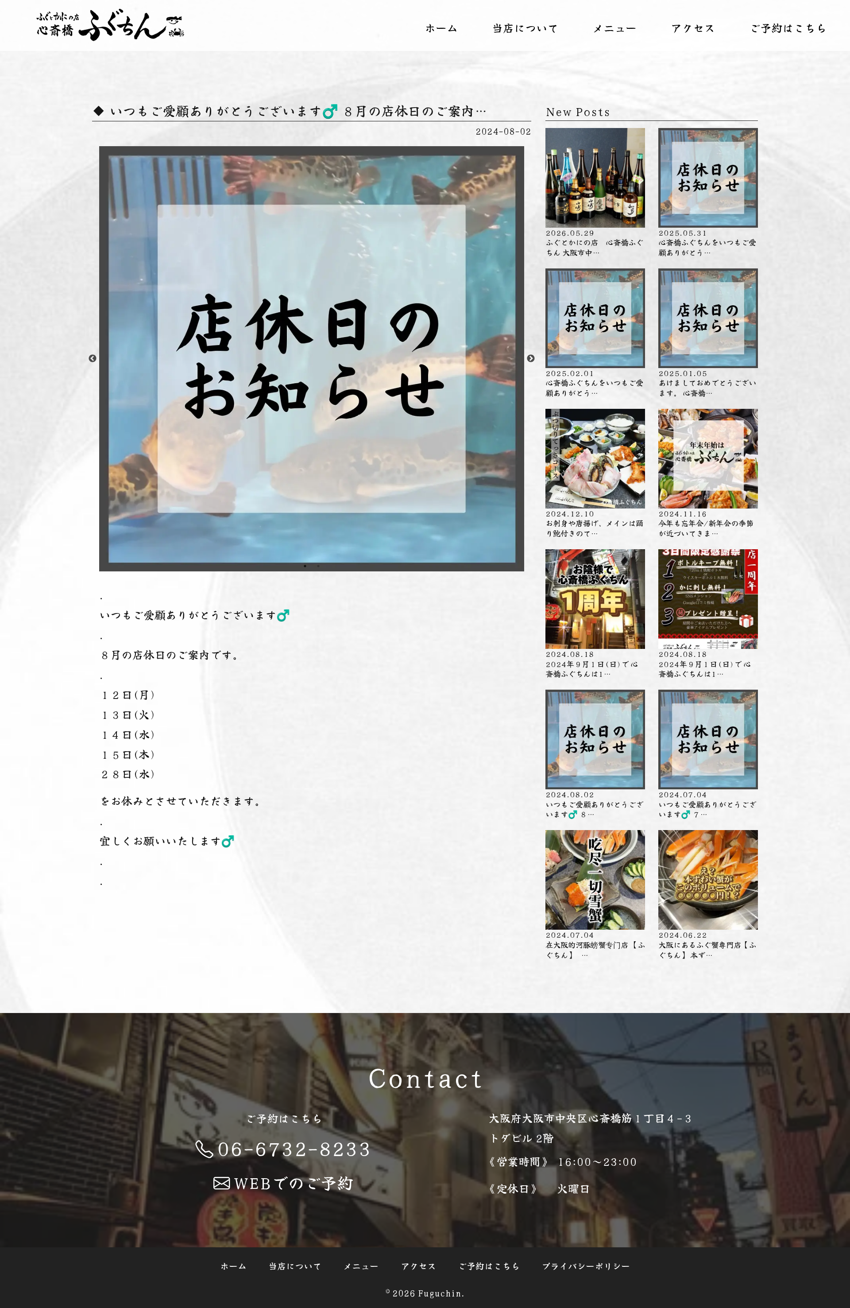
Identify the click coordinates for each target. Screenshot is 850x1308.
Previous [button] (92, 358)
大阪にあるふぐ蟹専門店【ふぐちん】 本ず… (707, 944)
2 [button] (318, 566)
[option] (311, 358)
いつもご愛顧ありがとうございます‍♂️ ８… (594, 803)
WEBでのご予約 (293, 1182)
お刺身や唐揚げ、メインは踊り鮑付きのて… (594, 523)
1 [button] (305, 566)
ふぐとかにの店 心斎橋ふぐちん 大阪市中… (594, 242)
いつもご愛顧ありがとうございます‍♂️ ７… (707, 803)
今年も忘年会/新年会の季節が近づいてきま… (705, 523)
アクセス (693, 27)
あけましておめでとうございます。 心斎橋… (707, 382)
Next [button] (530, 358)
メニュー (614, 27)
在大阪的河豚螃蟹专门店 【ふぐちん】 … (595, 944)
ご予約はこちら (788, 27)
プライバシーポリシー (585, 1265)
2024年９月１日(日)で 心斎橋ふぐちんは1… (591, 663)
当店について (525, 27)
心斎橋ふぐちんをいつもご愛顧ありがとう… (707, 242)
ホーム (441, 27)
